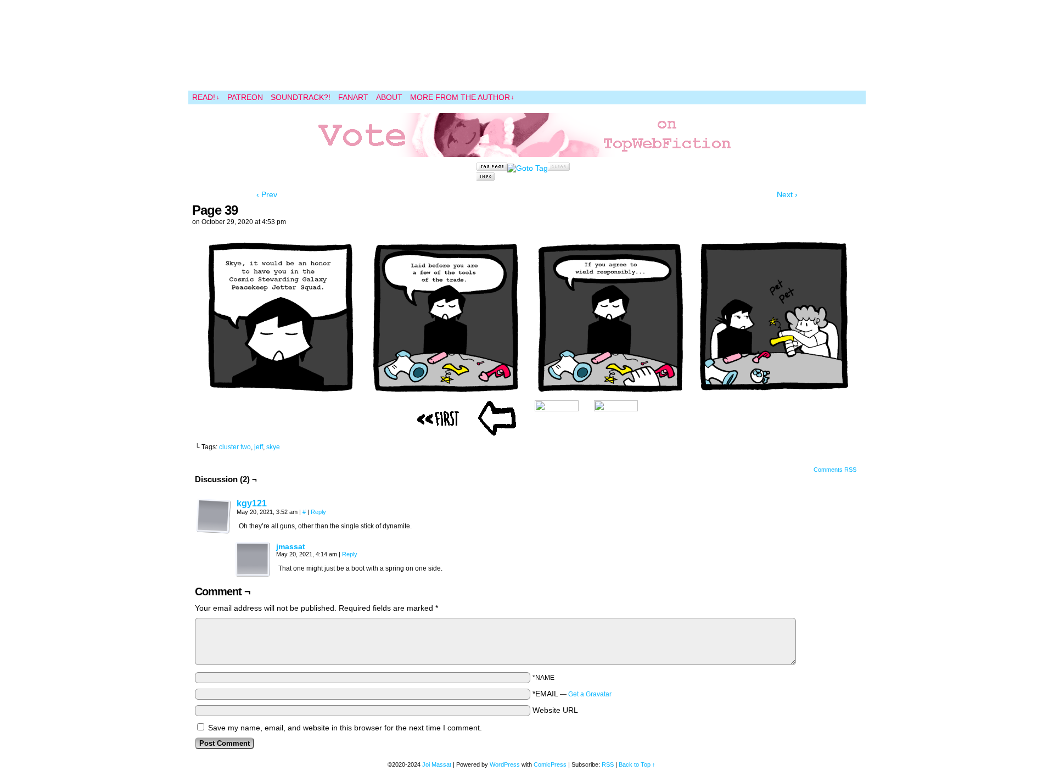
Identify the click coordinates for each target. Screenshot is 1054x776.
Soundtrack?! (300, 97)
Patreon (245, 97)
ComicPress (550, 764)
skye (273, 447)
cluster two (235, 447)
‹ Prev (266, 194)
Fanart (353, 97)
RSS (608, 764)
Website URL (555, 710)
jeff (258, 447)
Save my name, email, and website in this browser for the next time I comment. (345, 727)
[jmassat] (253, 574)
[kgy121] (213, 531)
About (389, 97)
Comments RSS (835, 469)
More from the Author (462, 97)
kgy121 (252, 503)
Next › (787, 194)
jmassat (290, 546)
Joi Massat (436, 764)
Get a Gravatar (590, 694)
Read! (206, 97)
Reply (318, 512)
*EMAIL (572, 693)
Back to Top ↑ (637, 764)
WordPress (505, 764)
